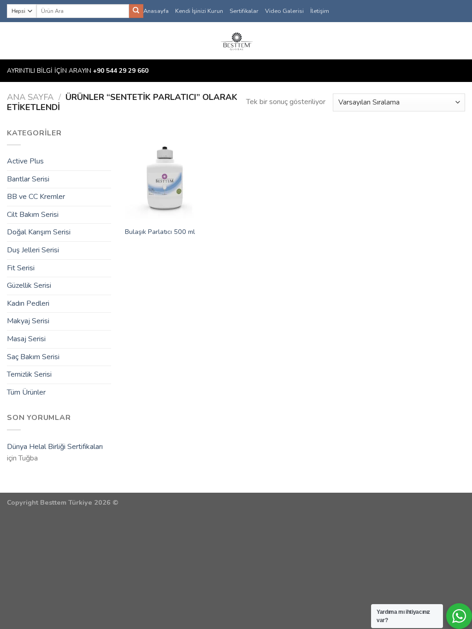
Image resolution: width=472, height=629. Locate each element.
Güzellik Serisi (29, 285)
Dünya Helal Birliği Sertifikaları (55, 447)
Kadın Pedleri (28, 303)
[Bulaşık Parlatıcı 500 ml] (164, 174)
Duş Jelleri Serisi (33, 250)
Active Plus (25, 161)
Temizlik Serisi (29, 374)
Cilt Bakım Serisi (33, 215)
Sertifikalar (244, 11)
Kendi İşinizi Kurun (199, 11)
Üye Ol (447, 41)
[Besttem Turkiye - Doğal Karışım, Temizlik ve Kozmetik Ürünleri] (236, 40)
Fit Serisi (21, 268)
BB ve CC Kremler (36, 197)
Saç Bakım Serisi (33, 357)
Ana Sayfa (30, 97)
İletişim (319, 11)
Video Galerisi (284, 11)
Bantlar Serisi (28, 179)
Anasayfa (156, 11)
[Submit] (136, 11)
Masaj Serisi (26, 339)
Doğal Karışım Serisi (39, 232)
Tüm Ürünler (26, 392)
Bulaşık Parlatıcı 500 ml (160, 231)
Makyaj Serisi (28, 321)
